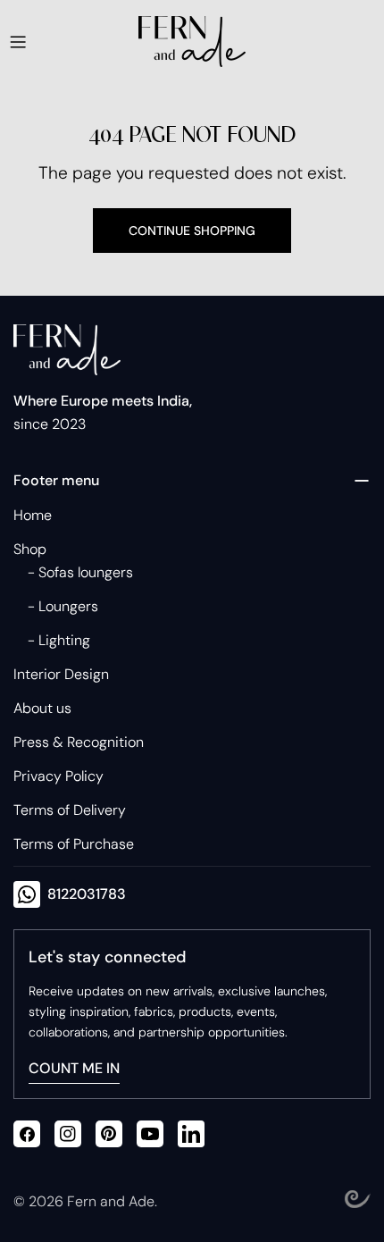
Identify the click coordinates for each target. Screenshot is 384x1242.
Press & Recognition (78, 742)
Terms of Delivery (69, 810)
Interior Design (61, 674)
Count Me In (74, 1068)
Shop (29, 549)
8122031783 (86, 894)
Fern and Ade (110, 1201)
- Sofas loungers (80, 572)
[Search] (303, 42)
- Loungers (63, 606)
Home (32, 515)
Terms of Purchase (73, 844)
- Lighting (59, 640)
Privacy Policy (58, 776)
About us (42, 708)
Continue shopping (192, 230)
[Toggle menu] (18, 42)
